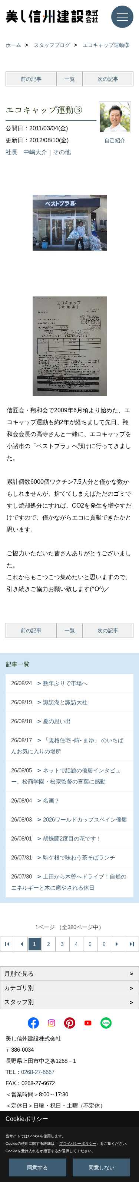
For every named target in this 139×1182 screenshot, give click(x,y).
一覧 (69, 79)
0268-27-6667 (37, 1072)
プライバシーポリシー (77, 1143)
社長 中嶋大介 (26, 152)
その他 (62, 152)
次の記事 (107, 79)
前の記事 (31, 79)
